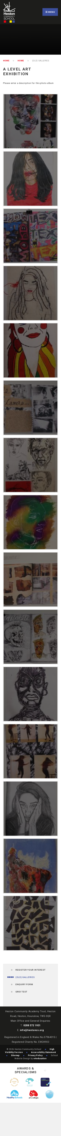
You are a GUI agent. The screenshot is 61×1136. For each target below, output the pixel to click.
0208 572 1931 (32, 1025)
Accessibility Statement (43, 1052)
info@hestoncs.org (32, 1030)
